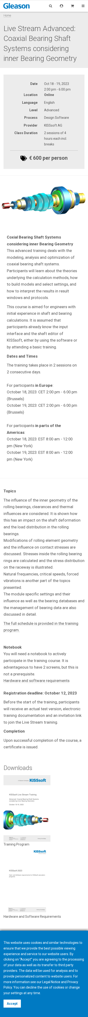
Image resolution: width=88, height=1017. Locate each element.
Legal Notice (51, 982)
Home (7, 15)
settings (17, 993)
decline (31, 987)
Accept (12, 1003)
